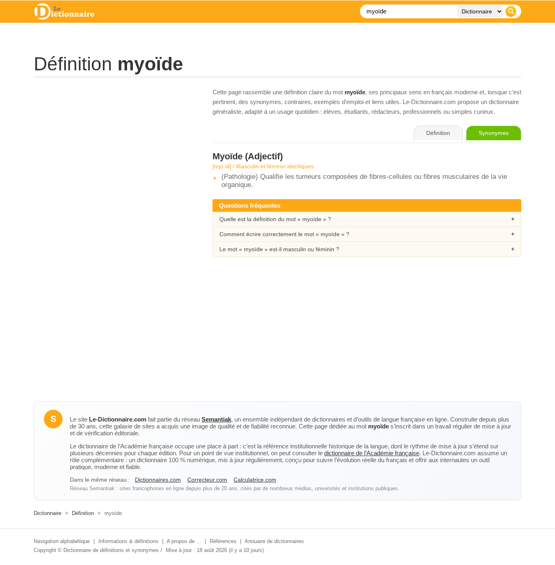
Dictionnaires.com (158, 479)
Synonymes (494, 133)
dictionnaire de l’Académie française (371, 453)
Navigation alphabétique (62, 541)
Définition (83, 513)
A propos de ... (184, 541)
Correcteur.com (207, 479)
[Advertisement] (115, 144)
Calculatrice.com (255, 479)
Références (223, 541)
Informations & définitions (128, 541)
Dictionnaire (47, 513)
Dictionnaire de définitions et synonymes (111, 550)
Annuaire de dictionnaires (274, 541)
